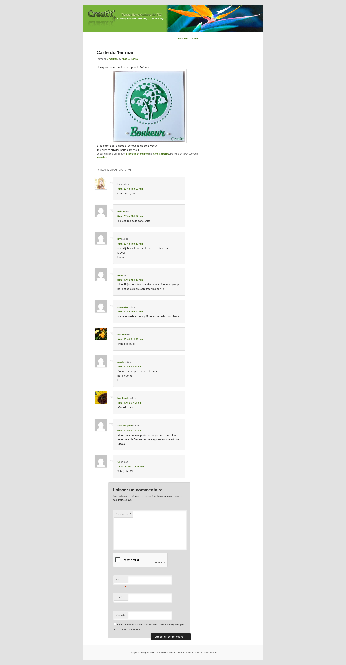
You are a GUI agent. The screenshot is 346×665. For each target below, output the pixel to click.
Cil (118, 461)
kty (119, 238)
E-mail (121, 597)
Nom (121, 580)
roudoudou (122, 307)
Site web (120, 614)
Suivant (196, 38)
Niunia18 (122, 334)
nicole (120, 275)
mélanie (121, 211)
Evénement (143, 153)
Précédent (182, 38)
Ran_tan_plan (124, 425)
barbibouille (123, 398)
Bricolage (131, 153)
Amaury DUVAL (146, 652)
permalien (102, 156)
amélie (120, 362)
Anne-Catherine (130, 58)
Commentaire (123, 514)
